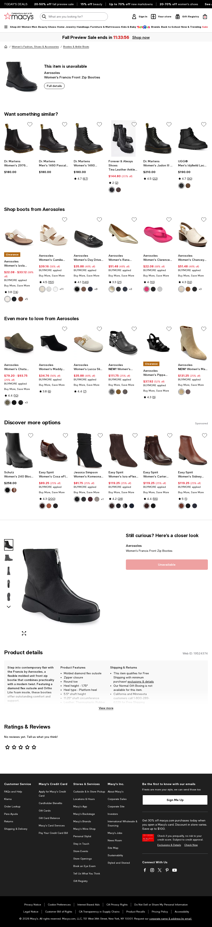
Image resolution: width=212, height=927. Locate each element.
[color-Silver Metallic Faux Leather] (55, 289)
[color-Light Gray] (96, 499)
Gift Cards (45, 810)
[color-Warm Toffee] (14, 490)
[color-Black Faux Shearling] (14, 402)
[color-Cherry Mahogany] (90, 499)
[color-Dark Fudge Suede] (111, 505)
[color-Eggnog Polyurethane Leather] (7, 299)
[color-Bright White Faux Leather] (48, 289)
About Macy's (115, 791)
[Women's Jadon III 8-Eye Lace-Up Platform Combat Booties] (158, 138)
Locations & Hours (84, 799)
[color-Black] (181, 185)
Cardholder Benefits (50, 803)
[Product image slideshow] (61, 586)
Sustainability (115, 855)
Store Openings (82, 858)
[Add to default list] (29, 124)
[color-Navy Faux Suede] (90, 289)
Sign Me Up (175, 800)
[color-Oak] (188, 185)
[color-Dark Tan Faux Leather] (83, 289)
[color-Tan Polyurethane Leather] (20, 299)
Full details (54, 86)
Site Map (113, 847)
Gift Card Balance (49, 818)
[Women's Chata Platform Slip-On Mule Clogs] (19, 343)
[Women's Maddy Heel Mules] (54, 343)
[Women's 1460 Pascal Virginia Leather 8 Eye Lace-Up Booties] (89, 138)
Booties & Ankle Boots (76, 46)
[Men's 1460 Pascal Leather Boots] (54, 138)
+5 (26, 299)
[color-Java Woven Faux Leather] (188, 391)
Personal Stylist (82, 836)
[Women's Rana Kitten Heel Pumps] (123, 233)
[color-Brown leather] (118, 189)
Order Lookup (12, 806)
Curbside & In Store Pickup (89, 791)
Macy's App (80, 806)
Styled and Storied (119, 862)
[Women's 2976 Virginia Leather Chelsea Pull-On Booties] (19, 138)
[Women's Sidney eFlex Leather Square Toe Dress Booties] (193, 450)
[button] (54, 586)
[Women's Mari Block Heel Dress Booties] (193, 343)
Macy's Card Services (52, 825)
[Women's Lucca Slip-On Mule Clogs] (89, 343)
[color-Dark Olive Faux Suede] (7, 402)
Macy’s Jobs (115, 833)
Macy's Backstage (84, 814)
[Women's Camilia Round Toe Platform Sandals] (54, 233)
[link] (19, 166)
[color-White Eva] (159, 289)
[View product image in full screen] (24, 633)
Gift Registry (80, 881)
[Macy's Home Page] (18, 16)
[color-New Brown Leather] (181, 505)
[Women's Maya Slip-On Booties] (123, 343)
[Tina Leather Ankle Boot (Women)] (123, 138)
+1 (102, 499)
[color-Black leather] (111, 189)
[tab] (8, 545)
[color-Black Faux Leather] (77, 289)
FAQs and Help (13, 791)
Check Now (191, 845)
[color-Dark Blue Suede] (131, 505)
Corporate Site (116, 806)
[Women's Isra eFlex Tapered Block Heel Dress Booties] (123, 450)
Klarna (8, 799)
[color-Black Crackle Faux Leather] (125, 391)
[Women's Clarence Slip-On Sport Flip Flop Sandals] (158, 233)
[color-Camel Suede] (181, 391)
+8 (95, 289)
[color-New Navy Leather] (194, 505)
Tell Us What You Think (86, 873)
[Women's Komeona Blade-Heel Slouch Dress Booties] (89, 450)
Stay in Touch (81, 843)
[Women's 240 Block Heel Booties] (19, 450)
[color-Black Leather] (55, 505)
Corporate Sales (117, 799)
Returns (8, 821)
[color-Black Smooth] (83, 499)
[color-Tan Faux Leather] (188, 289)
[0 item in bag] (205, 16)
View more (106, 708)
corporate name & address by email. (170, 918)
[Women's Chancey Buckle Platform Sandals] (193, 233)
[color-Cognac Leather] (48, 505)
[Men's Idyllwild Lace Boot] (193, 138)
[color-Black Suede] (77, 499)
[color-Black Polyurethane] (14, 299)
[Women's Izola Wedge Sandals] (19, 233)
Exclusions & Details (169, 845)
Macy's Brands (82, 821)
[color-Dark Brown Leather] (42, 505)
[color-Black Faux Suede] (194, 289)
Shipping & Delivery (15, 828)
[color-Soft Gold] (111, 289)
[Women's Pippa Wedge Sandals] (158, 343)
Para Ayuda (11, 814)
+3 (130, 289)
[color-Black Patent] (125, 505)
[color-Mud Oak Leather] (146, 505)
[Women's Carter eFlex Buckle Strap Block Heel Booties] (158, 450)
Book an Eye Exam (84, 866)
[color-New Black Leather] (188, 505)
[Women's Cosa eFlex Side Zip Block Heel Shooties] (54, 450)
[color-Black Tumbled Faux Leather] (20, 402)
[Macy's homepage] (5, 46)
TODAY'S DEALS (16, 4)
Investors (113, 814)
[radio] (111, 189)
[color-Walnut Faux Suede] (118, 391)
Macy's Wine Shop (84, 828)
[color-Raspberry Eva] (146, 289)
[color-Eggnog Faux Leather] (42, 289)
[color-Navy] (125, 289)
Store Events (80, 851)
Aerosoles (52, 73)
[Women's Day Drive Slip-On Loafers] (89, 233)
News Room (115, 840)
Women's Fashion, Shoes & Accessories (35, 46)
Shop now (141, 37)
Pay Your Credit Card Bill (53, 833)
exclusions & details (141, 681)
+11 (62, 289)
